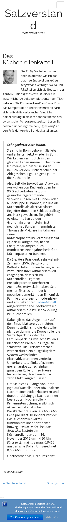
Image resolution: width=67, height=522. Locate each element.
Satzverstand (33, 19)
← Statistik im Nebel (14, 483)
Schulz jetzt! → (55, 483)
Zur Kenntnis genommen (24, 517)
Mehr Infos (52, 517)
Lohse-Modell (46, 302)
